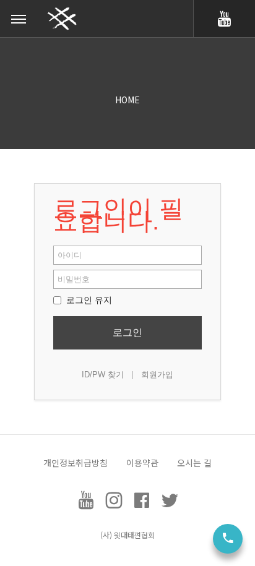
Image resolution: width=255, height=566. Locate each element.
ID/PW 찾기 (103, 374)
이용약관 (142, 463)
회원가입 (157, 374)
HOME (127, 99)
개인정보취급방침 (75, 463)
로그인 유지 (88, 300)
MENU (18, 18)
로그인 (127, 332)
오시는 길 (194, 463)
